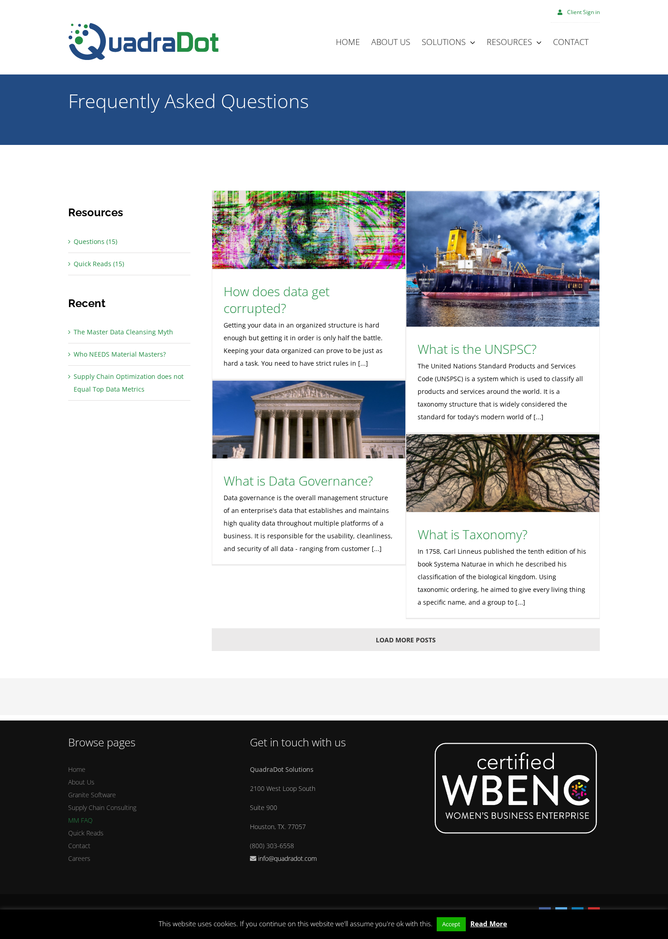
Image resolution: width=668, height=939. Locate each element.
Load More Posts (406, 640)
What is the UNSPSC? (477, 349)
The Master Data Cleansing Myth (123, 332)
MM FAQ (80, 820)
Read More (488, 923)
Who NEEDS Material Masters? (120, 354)
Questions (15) (95, 241)
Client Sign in (583, 12)
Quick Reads (86, 833)
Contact (79, 845)
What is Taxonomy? (473, 534)
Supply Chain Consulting (102, 807)
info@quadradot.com (287, 858)
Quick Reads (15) (99, 263)
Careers (79, 858)
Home (76, 769)
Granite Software (92, 794)
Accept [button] (451, 924)
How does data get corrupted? (276, 300)
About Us (81, 782)
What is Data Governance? (298, 480)
